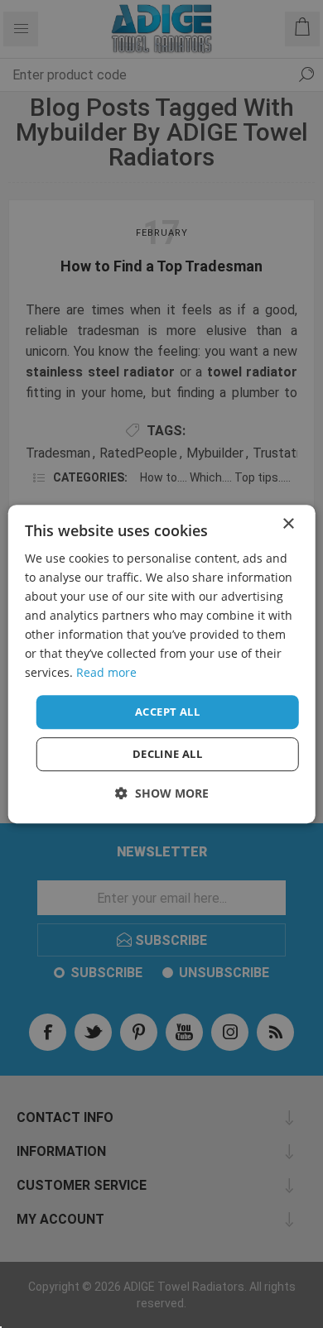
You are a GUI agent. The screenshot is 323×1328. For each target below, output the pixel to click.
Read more (106, 673)
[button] (162, 793)
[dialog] (162, 664)
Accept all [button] (167, 711)
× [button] (288, 524)
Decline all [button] (167, 753)
